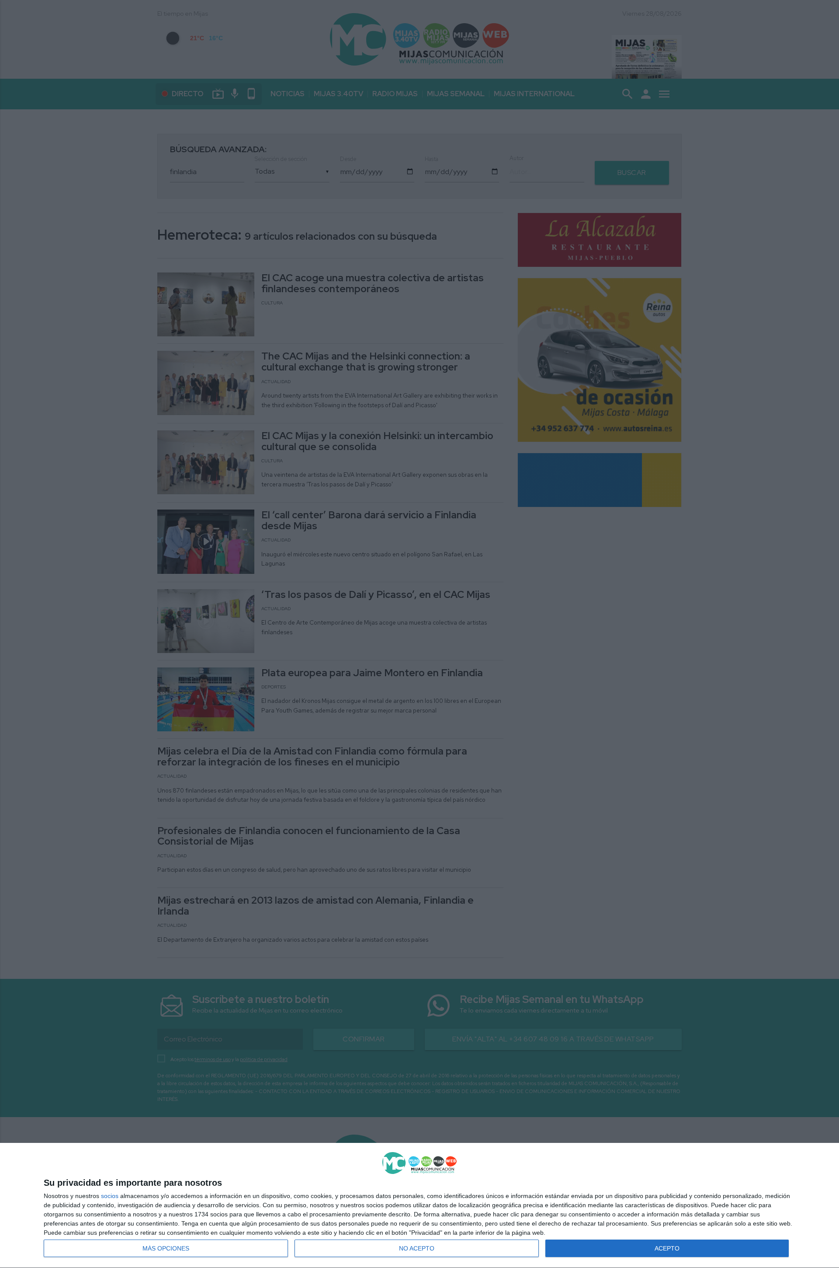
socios (109, 1196)
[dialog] (419, 1205)
